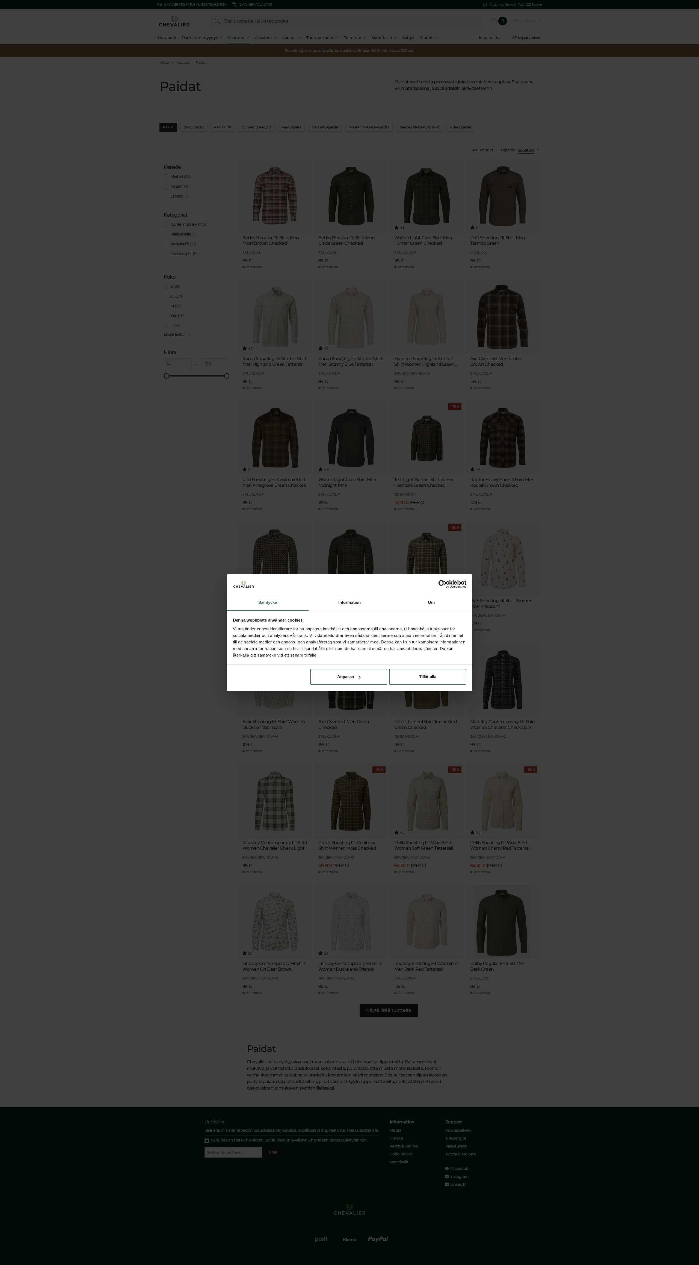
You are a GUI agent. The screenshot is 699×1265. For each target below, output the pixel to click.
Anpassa (345, 676)
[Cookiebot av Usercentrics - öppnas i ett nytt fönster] (442, 584)
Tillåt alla (427, 676)
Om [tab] (431, 602)
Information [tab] (349, 602)
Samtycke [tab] (267, 602)
